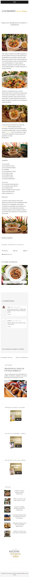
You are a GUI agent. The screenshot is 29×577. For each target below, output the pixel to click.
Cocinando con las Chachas (12, 573)
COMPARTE (5, 250)
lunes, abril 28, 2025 (16, 321)
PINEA (25, 250)
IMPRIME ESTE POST (7, 254)
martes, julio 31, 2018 (15, 307)
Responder (9, 314)
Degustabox (5, 127)
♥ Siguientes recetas (7, 357)
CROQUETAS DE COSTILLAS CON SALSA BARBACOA (14, 370)
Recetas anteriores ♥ (22, 357)
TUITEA (16, 250)
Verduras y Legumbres (7, 238)
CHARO (8, 307)
